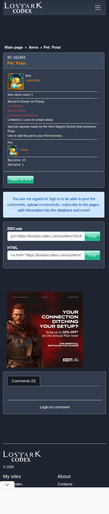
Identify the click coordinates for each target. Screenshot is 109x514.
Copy (92, 236)
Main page (14, 47)
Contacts (65, 484)
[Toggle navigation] (98, 7)
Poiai (24, 150)
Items (34, 47)
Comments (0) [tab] (24, 381)
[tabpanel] (54, 400)
